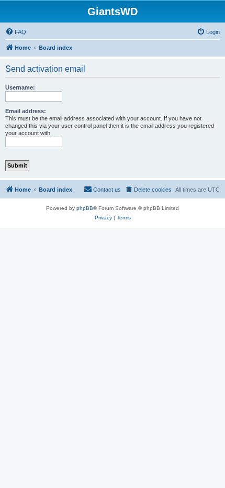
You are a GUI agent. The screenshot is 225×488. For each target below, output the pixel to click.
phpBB (84, 208)
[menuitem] (15, 32)
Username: (20, 87)
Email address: (25, 111)
